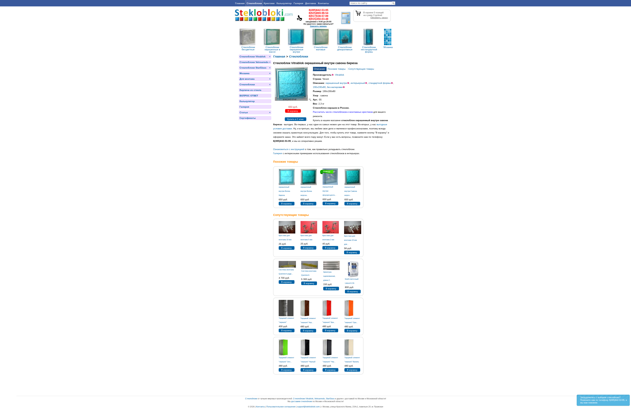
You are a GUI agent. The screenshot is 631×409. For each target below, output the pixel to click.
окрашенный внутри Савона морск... (350, 191)
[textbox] (371, 3)
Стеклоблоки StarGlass (255, 67)
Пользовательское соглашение (281, 407)
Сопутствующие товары (361, 69)
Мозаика (255, 73)
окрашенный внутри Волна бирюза (284, 191)
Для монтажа (255, 79)
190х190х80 (319, 87)
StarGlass (330, 398)
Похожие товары (337, 69)
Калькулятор (284, 3)
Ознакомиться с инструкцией (288, 149)
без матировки (335, 87)
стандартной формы (380, 83)
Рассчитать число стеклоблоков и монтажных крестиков (343, 112)
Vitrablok (339, 74)
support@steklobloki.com (308, 407)
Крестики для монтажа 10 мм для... (350, 240)
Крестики (269, 3)
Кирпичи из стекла (250, 90)
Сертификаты (248, 118)
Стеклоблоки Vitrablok (255, 56)
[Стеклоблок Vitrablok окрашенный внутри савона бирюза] (293, 100)
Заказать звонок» (318, 26)
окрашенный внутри (336, 83)
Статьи (255, 112)
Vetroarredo (319, 398)
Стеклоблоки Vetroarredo (255, 62)
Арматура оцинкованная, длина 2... (329, 276)
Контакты (323, 3)
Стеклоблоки (254, 3)
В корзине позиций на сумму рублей (375, 15)
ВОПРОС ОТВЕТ (249, 95)
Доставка (310, 3)
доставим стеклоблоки (301, 401)
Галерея (298, 3)
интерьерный (358, 83)
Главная (240, 3)
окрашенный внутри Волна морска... (306, 191)
